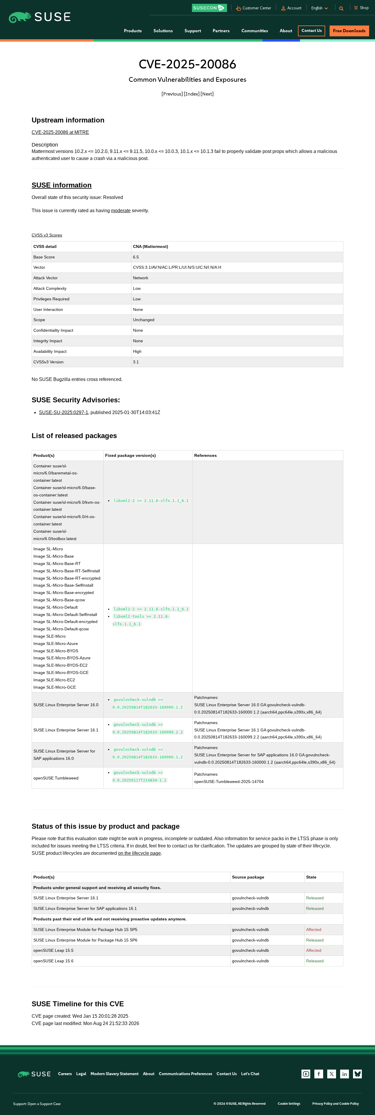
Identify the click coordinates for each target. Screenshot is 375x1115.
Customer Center (257, 8)
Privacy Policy (322, 1104)
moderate (121, 210)
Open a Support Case (44, 1104)
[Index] (192, 94)
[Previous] (172, 94)
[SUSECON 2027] (209, 8)
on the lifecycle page (139, 853)
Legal (81, 1073)
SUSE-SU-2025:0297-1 (63, 412)
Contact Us (311, 30)
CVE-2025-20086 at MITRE (60, 132)
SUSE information (62, 185)
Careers (65, 1073)
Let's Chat (250, 1073)
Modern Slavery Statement (115, 1073)
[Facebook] (318, 1074)
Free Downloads (349, 30)
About (148, 1073)
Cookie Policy (349, 1104)
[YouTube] (305, 1074)
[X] (331, 1074)
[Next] (207, 94)
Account (294, 8)
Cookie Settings (289, 1104)
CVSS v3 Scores (47, 235)
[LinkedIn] (344, 1074)
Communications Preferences (185, 1073)
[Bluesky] (357, 1074)
